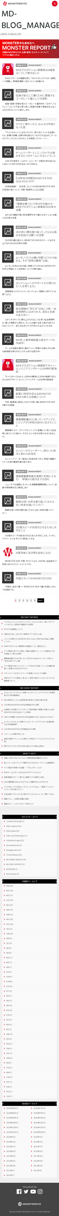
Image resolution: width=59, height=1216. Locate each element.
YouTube (33, 1191)
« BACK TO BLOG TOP (10, 34)
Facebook (19, 1191)
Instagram (40, 1191)
